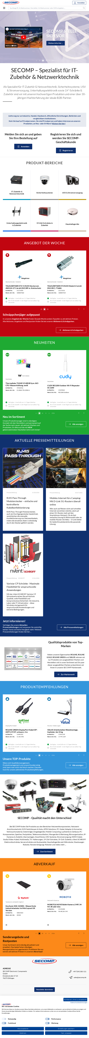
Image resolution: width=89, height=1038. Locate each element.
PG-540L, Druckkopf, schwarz (18, 728)
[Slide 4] (43, 60)
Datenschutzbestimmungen (78, 1002)
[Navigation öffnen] (4, 8)
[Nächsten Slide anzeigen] (84, 309)
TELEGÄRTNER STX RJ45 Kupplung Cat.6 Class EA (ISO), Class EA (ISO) (23, 287)
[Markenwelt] (23, 658)
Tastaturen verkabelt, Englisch (15, 902)
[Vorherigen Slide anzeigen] (78, 309)
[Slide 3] (39, 60)
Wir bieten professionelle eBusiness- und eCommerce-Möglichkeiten (59, 33)
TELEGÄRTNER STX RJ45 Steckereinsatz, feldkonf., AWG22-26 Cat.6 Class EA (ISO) (64, 287)
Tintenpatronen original (13, 724)
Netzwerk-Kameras (53, 900)
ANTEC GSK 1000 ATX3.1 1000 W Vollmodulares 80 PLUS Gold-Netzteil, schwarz (63, 387)
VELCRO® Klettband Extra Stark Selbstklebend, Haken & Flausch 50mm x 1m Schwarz (65, 731)
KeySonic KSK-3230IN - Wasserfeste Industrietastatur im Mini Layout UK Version (21, 908)
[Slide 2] (36, 60)
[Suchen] (84, 8)
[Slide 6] (49, 60)
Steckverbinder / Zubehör (13, 282)
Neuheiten (9, 381)
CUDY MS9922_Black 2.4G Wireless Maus (23, 385)
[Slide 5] (46, 60)
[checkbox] (4, 1019)
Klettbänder (51, 725)
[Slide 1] (41, 309)
